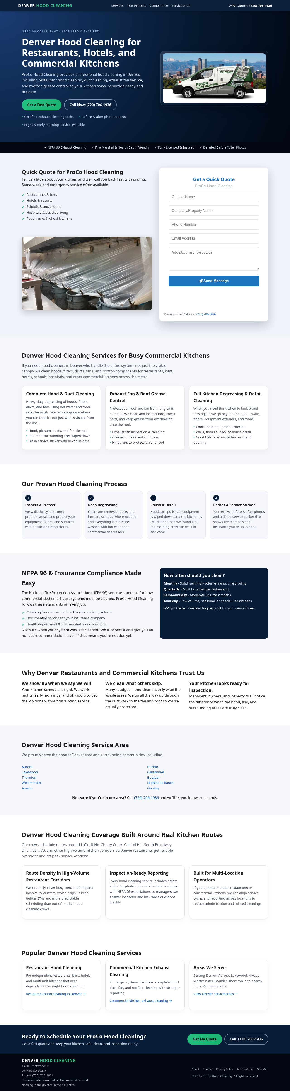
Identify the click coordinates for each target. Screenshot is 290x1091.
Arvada (27, 788)
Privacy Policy (224, 1069)
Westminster (31, 782)
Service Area (181, 5)
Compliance (159, 5)
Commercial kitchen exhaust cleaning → (141, 1000)
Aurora (27, 766)
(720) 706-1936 (206, 314)
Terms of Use (245, 1069)
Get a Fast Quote (41, 105)
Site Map (262, 1069)
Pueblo (152, 766)
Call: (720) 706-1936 (246, 1039)
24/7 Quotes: (250, 5)
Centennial (155, 772)
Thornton (29, 777)
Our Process (136, 5)
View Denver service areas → (215, 993)
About (195, 1069)
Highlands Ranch (160, 782)
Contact (208, 1069)
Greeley (153, 788)
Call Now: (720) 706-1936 (90, 105)
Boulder (153, 777)
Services (117, 5)
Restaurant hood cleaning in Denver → (56, 993)
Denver (45, 5)
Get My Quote (205, 1039)
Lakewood (30, 772)
